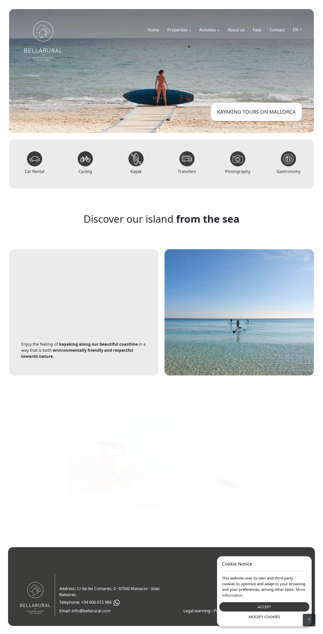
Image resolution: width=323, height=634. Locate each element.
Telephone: (85, 602)
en (296, 29)
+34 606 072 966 (96, 602)
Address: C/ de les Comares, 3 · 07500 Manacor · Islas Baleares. (109, 591)
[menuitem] (153, 30)
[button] (179, 30)
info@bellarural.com (91, 611)
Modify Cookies (264, 616)
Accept (264, 606)
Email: (85, 611)
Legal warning (196, 611)
